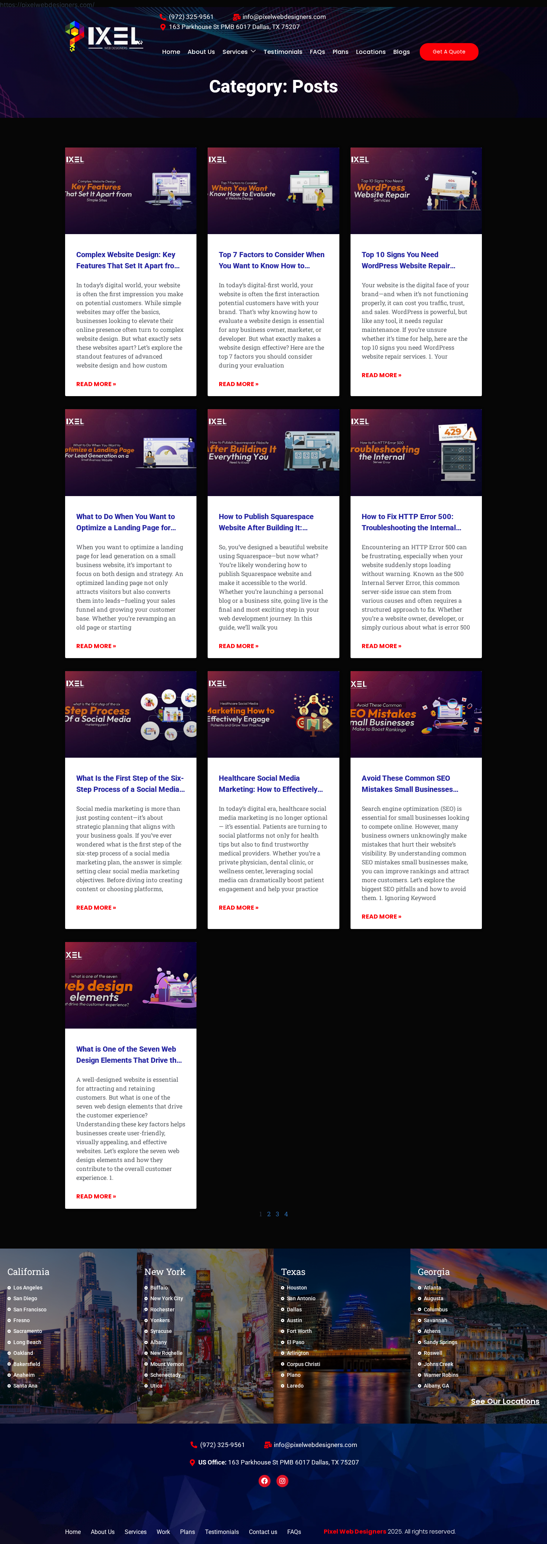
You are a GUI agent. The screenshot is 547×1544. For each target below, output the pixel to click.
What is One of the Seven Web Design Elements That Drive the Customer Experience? (128, 1060)
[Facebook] (265, 1481)
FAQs (317, 52)
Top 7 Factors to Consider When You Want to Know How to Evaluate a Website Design (271, 265)
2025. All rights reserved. (390, 1531)
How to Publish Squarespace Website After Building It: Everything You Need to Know (267, 527)
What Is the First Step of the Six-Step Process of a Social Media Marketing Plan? (130, 789)
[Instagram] (282, 1481)
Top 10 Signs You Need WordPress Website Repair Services (406, 265)
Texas (293, 1272)
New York (165, 1272)
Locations (371, 52)
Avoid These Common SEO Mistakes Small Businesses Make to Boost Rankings (407, 789)
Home (171, 52)
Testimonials (283, 52)
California (28, 1272)
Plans (341, 52)
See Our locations (505, 1401)
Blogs (401, 52)
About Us (201, 52)
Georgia (434, 1272)
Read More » (96, 384)
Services (235, 52)
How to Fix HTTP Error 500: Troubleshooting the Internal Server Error (409, 527)
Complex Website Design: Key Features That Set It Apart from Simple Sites (128, 265)
